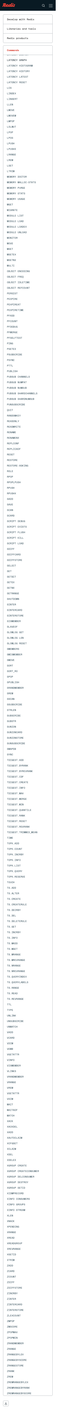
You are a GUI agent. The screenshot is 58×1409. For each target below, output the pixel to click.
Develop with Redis (20, 19)
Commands (13, 50)
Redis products (17, 38)
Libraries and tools (21, 29)
